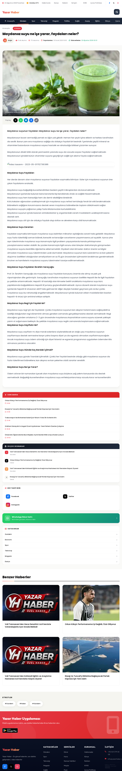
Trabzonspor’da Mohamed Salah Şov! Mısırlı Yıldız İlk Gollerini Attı (31, 417)
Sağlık (77, 21)
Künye (56, 3)
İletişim (74, 3)
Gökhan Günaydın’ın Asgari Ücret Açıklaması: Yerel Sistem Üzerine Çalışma (34, 426)
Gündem (23, 21)
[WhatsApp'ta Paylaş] (21, 120)
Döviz (66, 752)
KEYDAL (107, 766)
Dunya (7, 561)
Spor (33, 21)
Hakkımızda (46, 3)
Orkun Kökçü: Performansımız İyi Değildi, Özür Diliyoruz (26, 400)
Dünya (107, 21)
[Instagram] (118, 3)
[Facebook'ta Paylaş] (31, 120)
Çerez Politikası (96, 3)
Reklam (65, 3)
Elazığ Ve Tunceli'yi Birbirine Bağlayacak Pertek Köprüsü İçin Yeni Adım (32, 409)
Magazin (56, 21)
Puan (66, 770)
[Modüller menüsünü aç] (117, 12)
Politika (67, 21)
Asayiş (87, 21)
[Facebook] (109, 3)
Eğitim (97, 21)
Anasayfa (11, 21)
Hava (66, 757)
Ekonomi (8, 540)
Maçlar (66, 765)
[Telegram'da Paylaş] (26, 120)
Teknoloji (44, 21)
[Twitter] (113, 3)
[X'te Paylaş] (15, 120)
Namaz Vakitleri (70, 761)
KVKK (85, 3)
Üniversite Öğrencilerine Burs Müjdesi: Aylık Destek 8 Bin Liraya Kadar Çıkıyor (34, 435)
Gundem (8, 534)
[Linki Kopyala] (36, 120)
